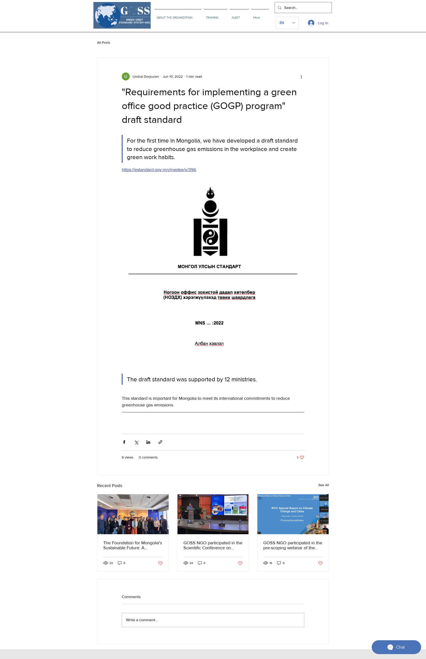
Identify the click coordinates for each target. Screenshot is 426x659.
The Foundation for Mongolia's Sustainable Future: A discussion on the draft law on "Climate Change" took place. (132, 545)
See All (323, 485)
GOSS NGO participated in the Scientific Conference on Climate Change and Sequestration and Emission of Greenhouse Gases (212, 545)
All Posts (103, 42)
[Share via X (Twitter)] (136, 442)
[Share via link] (160, 442)
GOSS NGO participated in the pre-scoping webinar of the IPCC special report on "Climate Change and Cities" (292, 545)
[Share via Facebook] (124, 442)
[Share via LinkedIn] (148, 442)
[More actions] (301, 76)
